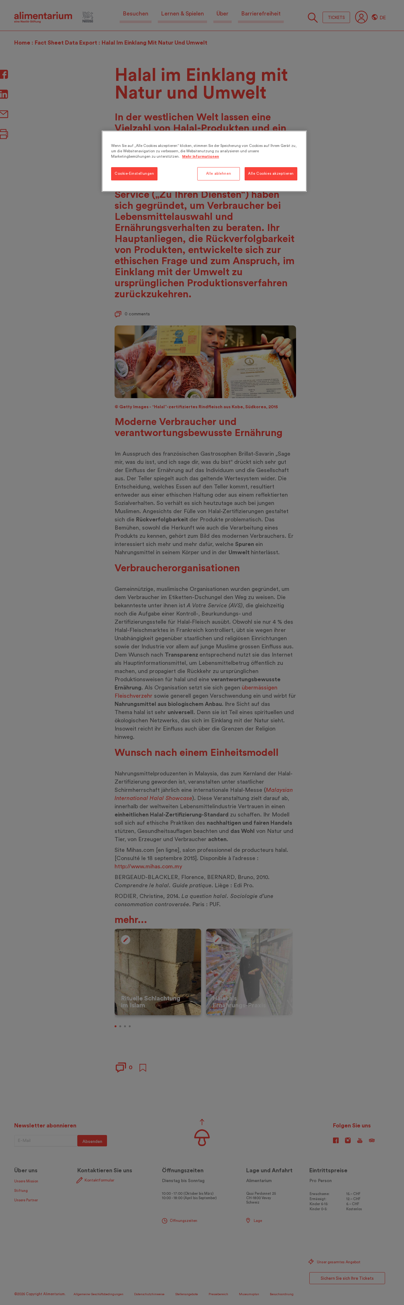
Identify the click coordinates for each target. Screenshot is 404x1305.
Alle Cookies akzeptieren (271, 173)
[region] (204, 161)
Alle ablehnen (218, 173)
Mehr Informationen (200, 156)
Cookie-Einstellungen (134, 173)
